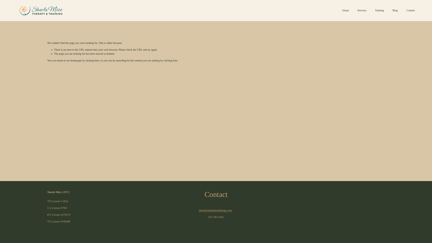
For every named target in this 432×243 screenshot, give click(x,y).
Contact (411, 10)
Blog (395, 10)
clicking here (92, 60)
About (345, 10)
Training (379, 10)
